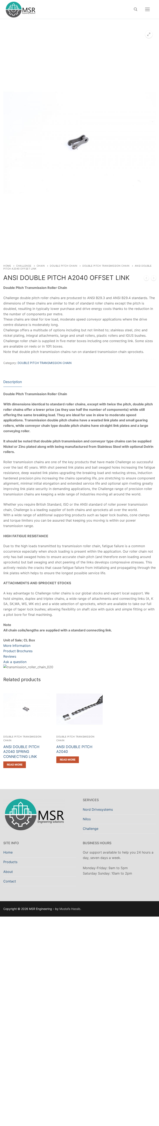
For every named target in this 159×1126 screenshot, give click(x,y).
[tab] (12, 382)
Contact (9, 881)
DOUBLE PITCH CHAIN (63, 265)
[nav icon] (147, 9)
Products (10, 862)
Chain (41, 265)
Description (12, 382)
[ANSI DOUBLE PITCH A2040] (146, 279)
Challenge (23, 265)
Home (7, 265)
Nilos (87, 819)
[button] (149, 34)
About (8, 872)
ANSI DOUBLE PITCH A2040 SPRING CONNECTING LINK (21, 752)
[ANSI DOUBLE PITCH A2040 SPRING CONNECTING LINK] (153, 279)
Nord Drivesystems (98, 809)
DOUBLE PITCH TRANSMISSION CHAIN (106, 265)
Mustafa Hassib (69, 909)
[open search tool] (135, 9)
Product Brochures (18, 651)
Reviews (9, 656)
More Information (16, 645)
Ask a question (14, 662)
